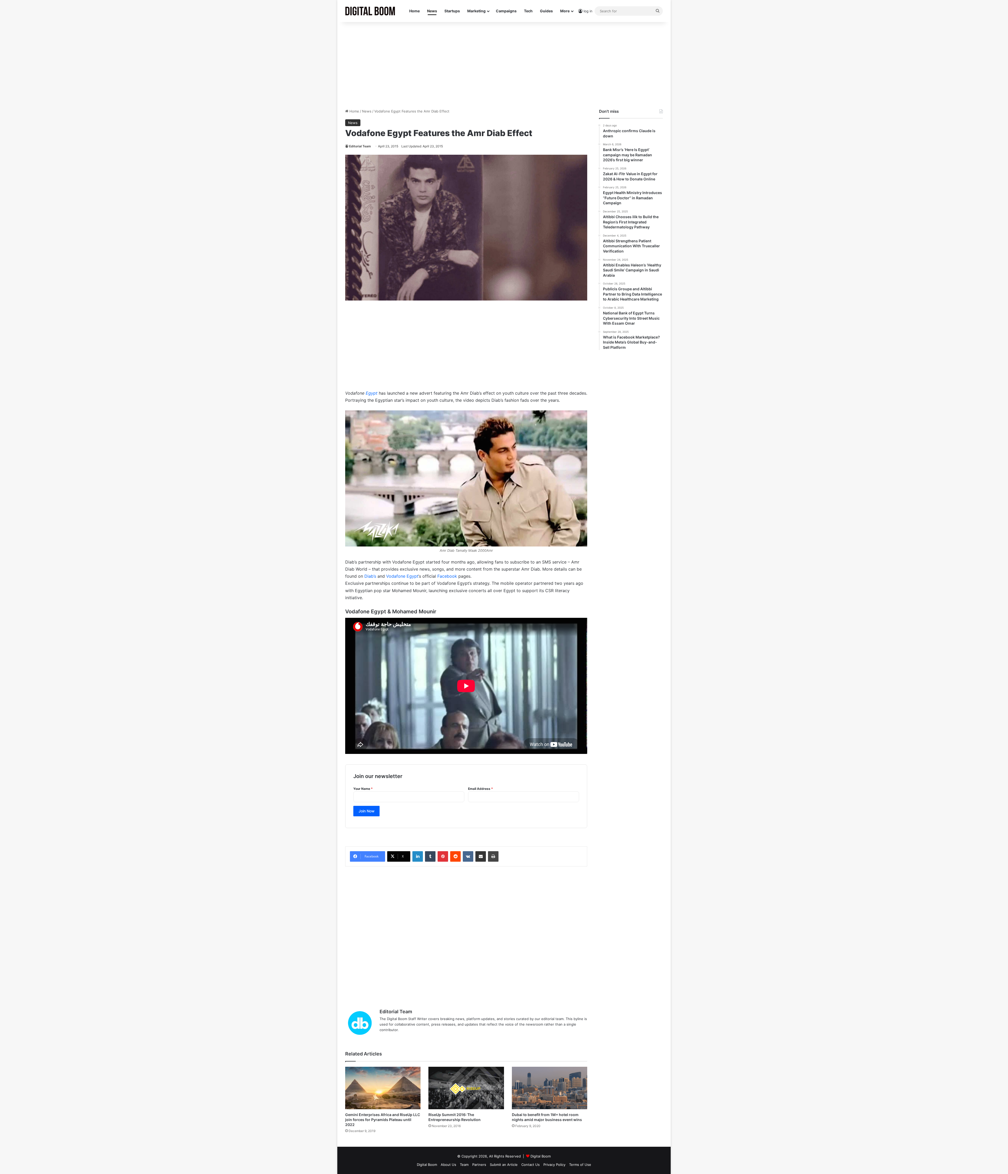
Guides (546, 11)
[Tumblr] (430, 856)
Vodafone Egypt (402, 576)
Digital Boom (541, 1156)
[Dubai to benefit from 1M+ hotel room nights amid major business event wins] (549, 1088)
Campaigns (506, 11)
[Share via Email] (480, 856)
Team (464, 1164)
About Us (448, 1164)
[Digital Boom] (370, 11)
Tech (528, 11)
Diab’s (370, 576)
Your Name (363, 789)
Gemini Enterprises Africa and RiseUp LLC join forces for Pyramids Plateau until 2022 (382, 1119)
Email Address (480, 789)
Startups (452, 11)
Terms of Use (580, 1164)
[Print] (493, 856)
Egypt (371, 393)
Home (414, 11)
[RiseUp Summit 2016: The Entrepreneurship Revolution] (466, 1088)
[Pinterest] (443, 856)
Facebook (447, 576)
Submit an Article (504, 1164)
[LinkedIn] (417, 856)
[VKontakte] (468, 856)
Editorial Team (360, 146)
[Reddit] (455, 856)
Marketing (476, 11)
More (565, 11)
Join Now (367, 811)
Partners (479, 1164)
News (432, 11)
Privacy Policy (554, 1164)
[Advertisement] (504, 64)
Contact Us (530, 1164)
